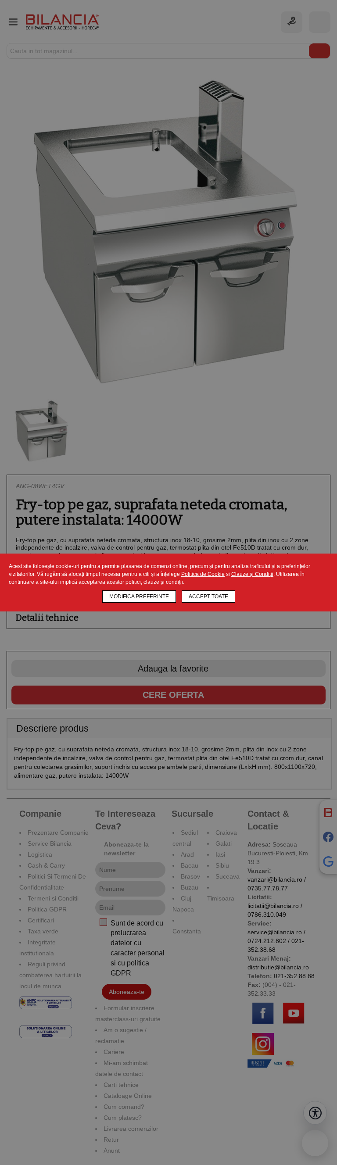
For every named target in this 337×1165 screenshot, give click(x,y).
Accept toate (208, 596)
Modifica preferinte (139, 596)
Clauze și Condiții (252, 574)
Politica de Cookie (203, 574)
